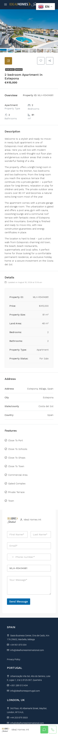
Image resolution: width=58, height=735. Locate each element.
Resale (19, 69)
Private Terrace (16, 492)
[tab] (8, 61)
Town (11, 500)
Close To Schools (17, 449)
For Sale (10, 69)
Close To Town (16, 466)
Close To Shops (16, 457)
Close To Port (15, 440)
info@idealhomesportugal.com (25, 691)
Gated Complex (17, 483)
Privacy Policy (13, 659)
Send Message (18, 601)
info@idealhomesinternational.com (27, 650)
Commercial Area (17, 475)
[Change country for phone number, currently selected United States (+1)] (10, 557)
